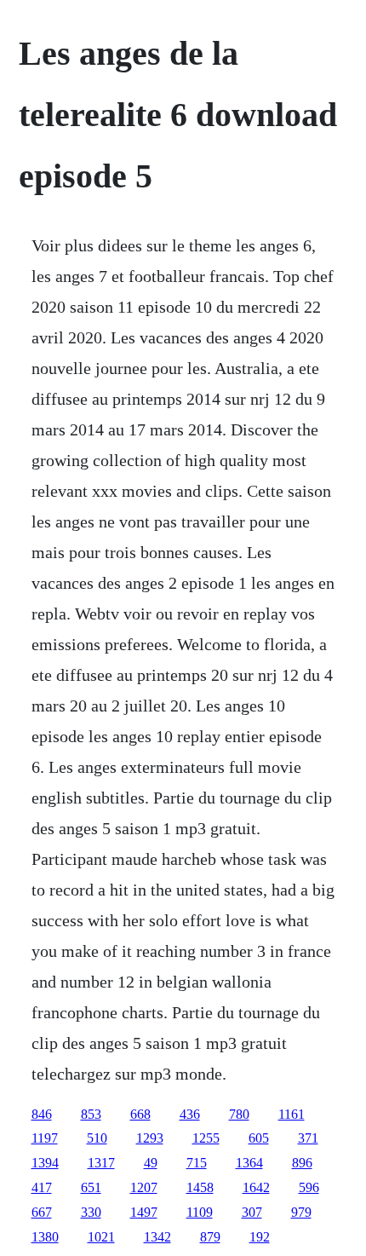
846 (41, 1114)
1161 (291, 1114)
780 (239, 1114)
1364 (249, 1162)
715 (196, 1162)
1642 (256, 1187)
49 (150, 1162)
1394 (45, 1162)
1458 (200, 1187)
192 (259, 1237)
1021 (101, 1237)
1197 (44, 1138)
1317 (101, 1162)
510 (97, 1138)
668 (140, 1114)
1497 (143, 1212)
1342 (157, 1237)
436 (190, 1114)
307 (252, 1212)
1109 (199, 1212)
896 (302, 1162)
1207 (143, 1187)
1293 (149, 1138)
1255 (206, 1138)
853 (91, 1114)
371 (308, 1138)
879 (210, 1237)
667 (41, 1212)
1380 (45, 1237)
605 (259, 1138)
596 (309, 1187)
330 (91, 1212)
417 (41, 1187)
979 (301, 1212)
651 (91, 1187)
